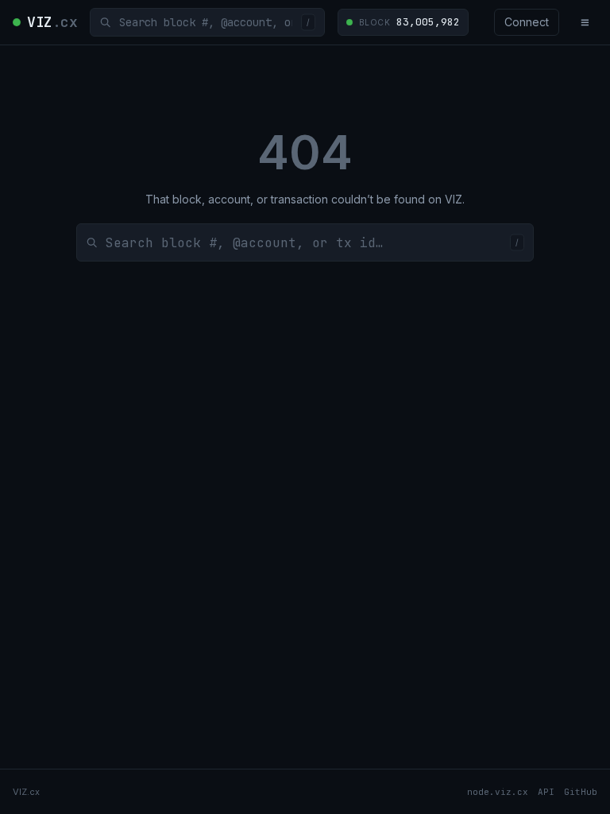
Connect (526, 22)
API (546, 791)
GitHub (580, 791)
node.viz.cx (497, 791)
